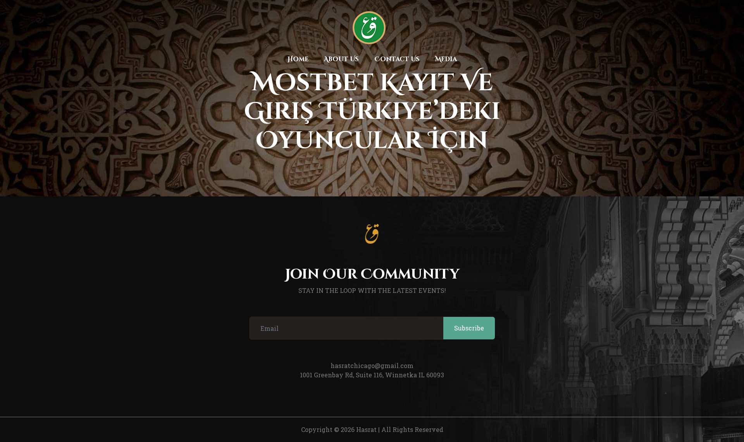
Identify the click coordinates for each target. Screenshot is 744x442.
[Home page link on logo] (369, 27)
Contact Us (397, 59)
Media (446, 59)
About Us (341, 59)
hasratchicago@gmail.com (372, 365)
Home (298, 59)
